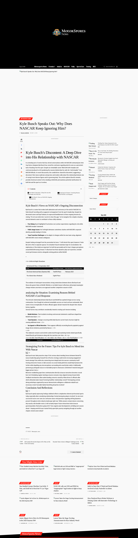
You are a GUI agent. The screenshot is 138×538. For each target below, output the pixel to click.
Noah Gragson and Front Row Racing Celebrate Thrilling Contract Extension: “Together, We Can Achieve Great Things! (107, 185)
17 (112, 233)
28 (99, 243)
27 (95, 243)
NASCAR (100, 154)
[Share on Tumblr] (21, 168)
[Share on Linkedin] (21, 164)
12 (91, 233)
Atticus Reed (92, 491)
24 (112, 238)
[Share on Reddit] (21, 172)
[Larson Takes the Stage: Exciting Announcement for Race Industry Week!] (69, 506)
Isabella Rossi (25, 493)
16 (108, 233)
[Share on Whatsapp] (21, 160)
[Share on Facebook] (21, 145)
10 (112, 228)
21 (99, 238)
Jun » (93, 247)
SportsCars (101, 163)
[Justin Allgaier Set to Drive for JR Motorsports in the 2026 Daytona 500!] (34, 506)
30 (108, 243)
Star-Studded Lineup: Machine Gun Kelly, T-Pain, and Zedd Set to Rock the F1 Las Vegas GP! (33, 488)
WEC (99, 146)
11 (116, 228)
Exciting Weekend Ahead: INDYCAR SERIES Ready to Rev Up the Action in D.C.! (107, 176)
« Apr (90, 247)
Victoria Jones (59, 493)
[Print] (21, 183)
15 (103, 233)
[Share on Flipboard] (21, 153)
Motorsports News (26, 118)
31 (112, 243)
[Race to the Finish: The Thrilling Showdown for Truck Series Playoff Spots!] (93, 153)
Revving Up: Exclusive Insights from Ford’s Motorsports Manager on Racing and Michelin (108, 160)
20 (95, 238)
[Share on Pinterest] (21, 156)
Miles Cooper (25, 133)
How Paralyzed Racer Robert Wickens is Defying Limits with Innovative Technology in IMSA (102, 500)
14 (99, 233)
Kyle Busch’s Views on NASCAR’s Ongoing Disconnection (40, 198)
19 (91, 238)
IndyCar (100, 180)
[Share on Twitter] (21, 149)
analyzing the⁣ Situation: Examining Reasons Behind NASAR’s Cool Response (69, 193)
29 (103, 243)
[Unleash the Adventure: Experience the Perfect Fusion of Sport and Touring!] (93, 169)
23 (108, 238)
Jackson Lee (24, 523)
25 (116, 238)
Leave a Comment (76, 452)
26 (91, 243)
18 (116, 233)
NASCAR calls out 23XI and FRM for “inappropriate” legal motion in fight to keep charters (68, 488)
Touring (100, 170)
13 (95, 233)
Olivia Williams (59, 523)
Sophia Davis (92, 505)
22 (103, 238)
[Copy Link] (21, 179)
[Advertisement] (55, 143)
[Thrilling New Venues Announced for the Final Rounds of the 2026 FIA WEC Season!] (93, 145)
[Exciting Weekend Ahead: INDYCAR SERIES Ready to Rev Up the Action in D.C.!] (93, 177)
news (39, 431)
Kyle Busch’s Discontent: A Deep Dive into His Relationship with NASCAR (39, 193)
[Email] (21, 176)
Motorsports (34, 431)
